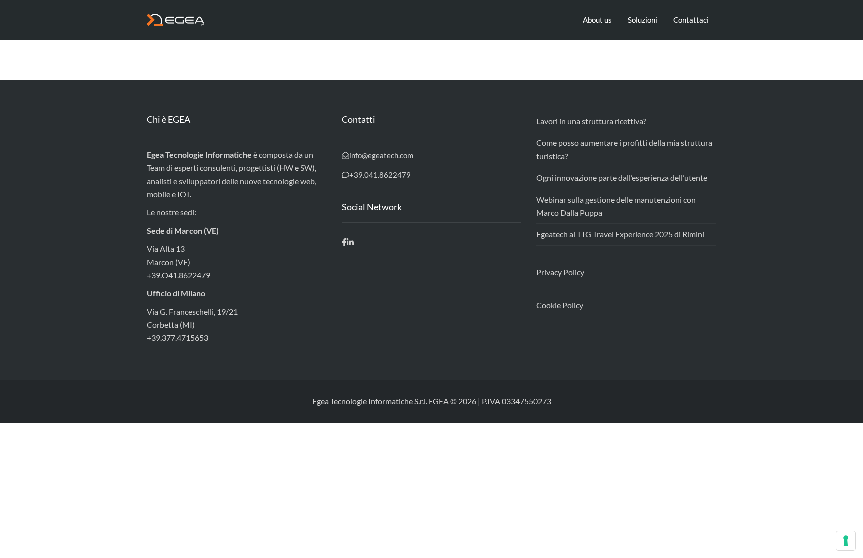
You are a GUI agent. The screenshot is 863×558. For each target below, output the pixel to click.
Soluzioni (642, 19)
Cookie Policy (559, 305)
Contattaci (691, 19)
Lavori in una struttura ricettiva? (591, 121)
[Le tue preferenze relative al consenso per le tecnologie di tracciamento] (845, 540)
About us (597, 19)
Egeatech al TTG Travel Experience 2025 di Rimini (620, 234)
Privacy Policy (560, 272)
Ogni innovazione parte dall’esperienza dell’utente (621, 177)
